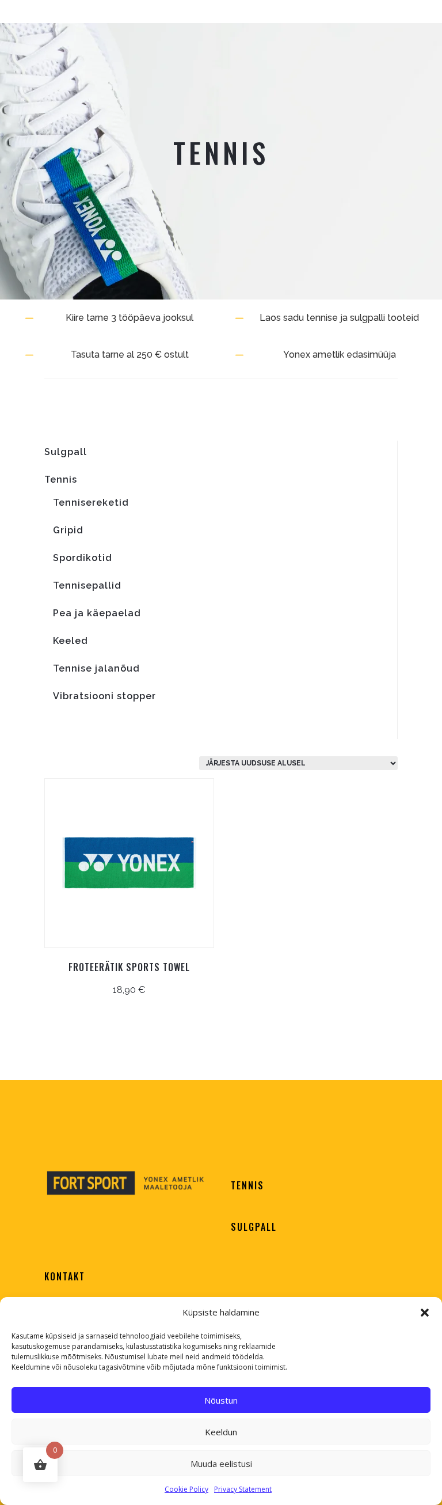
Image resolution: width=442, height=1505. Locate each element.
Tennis (60, 479)
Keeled (70, 640)
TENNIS (247, 1185)
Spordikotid (82, 557)
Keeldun (221, 1432)
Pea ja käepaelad (97, 613)
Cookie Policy (186, 1489)
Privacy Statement (243, 1489)
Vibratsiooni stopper (104, 696)
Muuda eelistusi (221, 1463)
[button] (424, 1312)
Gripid (68, 530)
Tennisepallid (87, 585)
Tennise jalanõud (96, 668)
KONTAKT (64, 1276)
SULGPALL (254, 1227)
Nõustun (221, 1400)
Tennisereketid (91, 502)
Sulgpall (65, 451)
